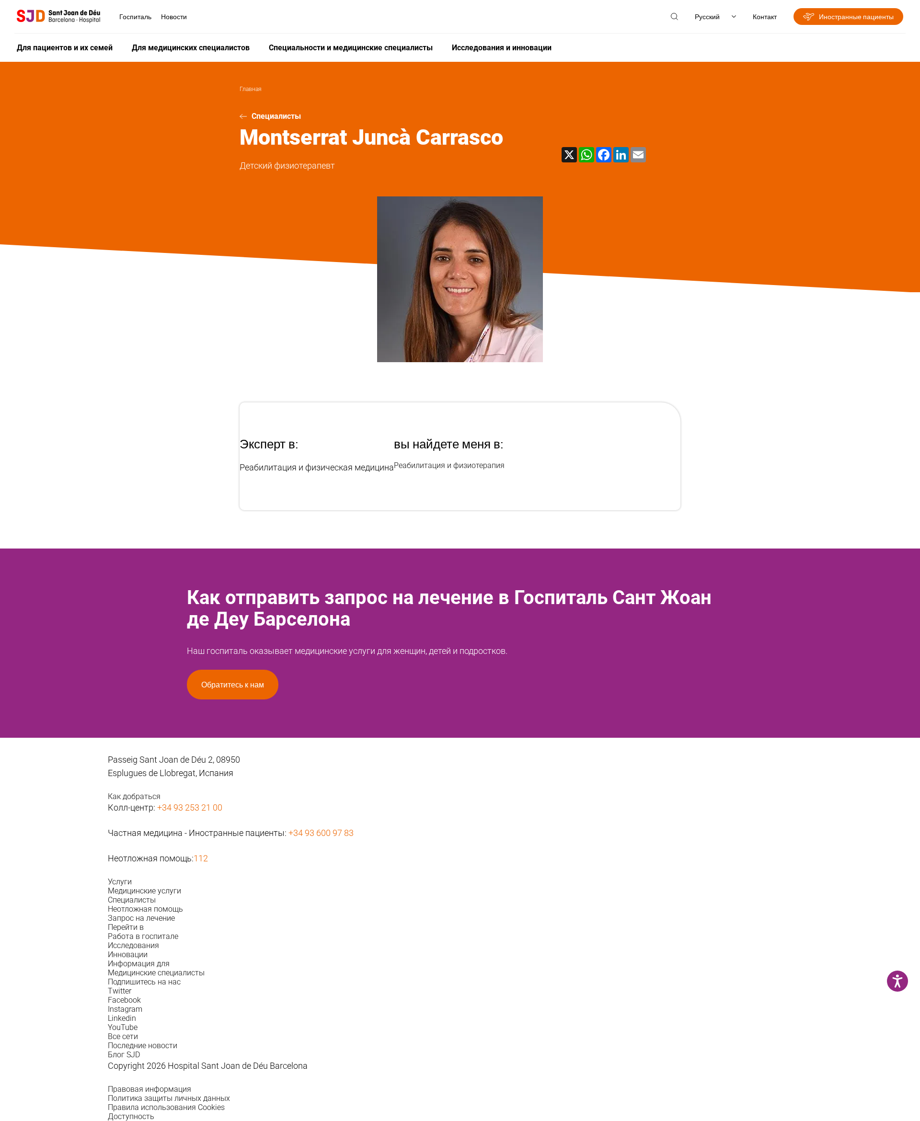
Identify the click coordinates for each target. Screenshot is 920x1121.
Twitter (119, 990)
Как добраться (134, 796)
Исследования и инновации (502, 47)
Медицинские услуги (144, 890)
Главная (251, 89)
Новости (174, 16)
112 (201, 858)
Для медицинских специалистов (191, 47)
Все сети (123, 1036)
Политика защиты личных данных (169, 1098)
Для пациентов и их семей (65, 47)
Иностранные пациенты (856, 16)
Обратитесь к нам (232, 684)
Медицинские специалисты (156, 972)
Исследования (133, 945)
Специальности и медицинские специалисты (351, 47)
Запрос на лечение (141, 918)
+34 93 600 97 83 (321, 833)
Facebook (124, 1000)
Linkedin (122, 1018)
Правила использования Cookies (166, 1107)
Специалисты (276, 116)
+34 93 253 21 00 (189, 807)
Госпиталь (135, 16)
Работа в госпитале (143, 936)
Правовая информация (149, 1089)
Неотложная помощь (145, 909)
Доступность (131, 1116)
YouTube (123, 1027)
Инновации (128, 954)
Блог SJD (124, 1054)
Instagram (125, 1009)
